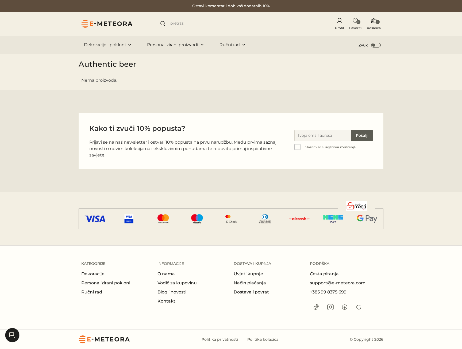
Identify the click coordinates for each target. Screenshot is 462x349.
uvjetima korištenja (340, 147)
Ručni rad (230, 44)
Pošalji (362, 135)
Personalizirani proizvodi (172, 44)
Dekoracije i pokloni (105, 44)
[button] (369, 45)
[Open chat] (12, 335)
